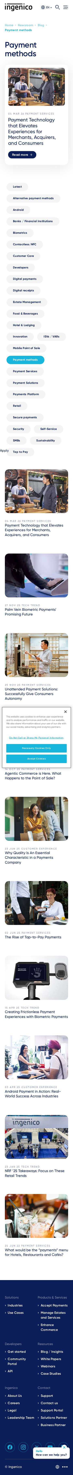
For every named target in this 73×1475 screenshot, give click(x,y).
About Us (15, 1396)
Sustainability (45, 440)
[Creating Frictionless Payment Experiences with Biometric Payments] (36, 978)
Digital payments (24, 279)
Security (18, 429)
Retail (17, 406)
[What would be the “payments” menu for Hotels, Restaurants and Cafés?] (36, 1216)
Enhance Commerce (49, 1327)
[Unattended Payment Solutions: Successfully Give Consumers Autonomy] (36, 655)
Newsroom (25, 25)
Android (18, 210)
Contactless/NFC (24, 244)
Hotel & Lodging (24, 325)
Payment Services (25, 371)
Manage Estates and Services (53, 1315)
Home (9, 25)
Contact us (49, 1403)
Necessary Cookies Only (36, 748)
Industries (15, 1305)
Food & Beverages (25, 313)
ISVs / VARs (52, 336)
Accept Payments (54, 1305)
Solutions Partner (54, 1418)
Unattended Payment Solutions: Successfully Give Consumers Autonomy (31, 694)
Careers (14, 1403)
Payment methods (25, 359)
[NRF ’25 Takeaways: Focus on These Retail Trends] (36, 1137)
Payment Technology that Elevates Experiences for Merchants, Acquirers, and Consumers (34, 530)
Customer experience (39, 848)
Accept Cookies (36, 758)
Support (47, 1396)
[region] (36, 737)
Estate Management (27, 302)
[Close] (65, 711)
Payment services (39, 113)
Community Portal (17, 1361)
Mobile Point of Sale (26, 348)
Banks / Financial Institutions (33, 221)
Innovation (20, 336)
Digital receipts (23, 290)
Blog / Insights (52, 1352)
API (10, 1371)
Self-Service (48, 429)
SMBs (16, 440)
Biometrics (20, 233)
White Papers (51, 1359)
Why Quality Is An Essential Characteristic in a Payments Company (29, 857)
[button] (46, 7)
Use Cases (16, 1313)
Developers (20, 267)
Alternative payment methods (33, 198)
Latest (17, 186)
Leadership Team (21, 1418)
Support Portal (52, 1410)
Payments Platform (26, 394)
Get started (17, 1352)
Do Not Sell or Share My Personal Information (36, 737)
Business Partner (53, 1425)
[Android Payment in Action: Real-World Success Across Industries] (36, 1057)
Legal (12, 1410)
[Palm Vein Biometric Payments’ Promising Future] (36, 575)
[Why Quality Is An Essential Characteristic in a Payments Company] (36, 819)
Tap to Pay (20, 452)
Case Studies (51, 1374)
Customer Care (23, 256)
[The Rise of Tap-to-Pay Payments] (36, 903)
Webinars (48, 1366)
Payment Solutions (25, 383)
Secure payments (25, 417)
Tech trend (31, 605)
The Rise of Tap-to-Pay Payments (33, 937)
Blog (41, 25)
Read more (20, 155)
